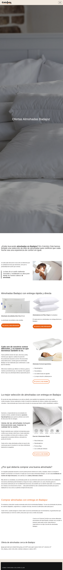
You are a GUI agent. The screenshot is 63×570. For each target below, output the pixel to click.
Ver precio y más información (10, 325)
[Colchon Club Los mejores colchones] (6, 2)
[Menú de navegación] (60, 2)
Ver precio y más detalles (41, 381)
